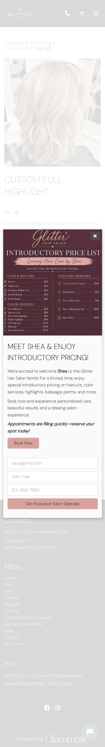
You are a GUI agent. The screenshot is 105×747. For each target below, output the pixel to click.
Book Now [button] (23, 443)
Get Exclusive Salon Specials (53, 503)
